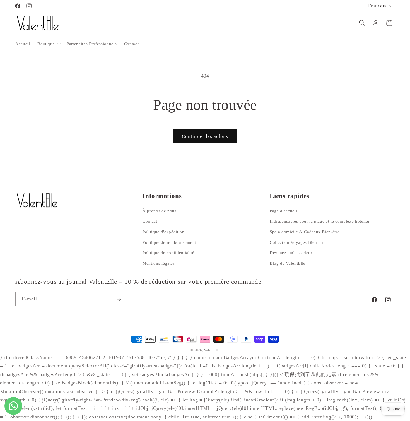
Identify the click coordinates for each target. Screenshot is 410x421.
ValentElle (212, 350)
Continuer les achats (205, 136)
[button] (48, 43)
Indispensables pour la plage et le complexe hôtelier (320, 221)
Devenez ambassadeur (291, 252)
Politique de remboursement (169, 242)
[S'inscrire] (119, 299)
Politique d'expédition (164, 231)
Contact (150, 221)
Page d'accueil (283, 210)
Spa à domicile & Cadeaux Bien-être (304, 231)
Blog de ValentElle (287, 263)
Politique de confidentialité (168, 252)
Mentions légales (159, 263)
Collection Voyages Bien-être (297, 242)
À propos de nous (160, 210)
